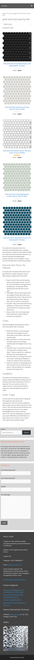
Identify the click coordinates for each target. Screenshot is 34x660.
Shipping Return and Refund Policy (14, 579)
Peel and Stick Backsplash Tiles (13, 590)
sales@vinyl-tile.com (14, 565)
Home (4, 13)
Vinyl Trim (6, 605)
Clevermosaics (14, 614)
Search (3, 429)
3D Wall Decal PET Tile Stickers (13, 592)
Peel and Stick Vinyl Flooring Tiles (14, 603)
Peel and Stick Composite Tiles (13, 595)
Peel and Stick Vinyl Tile (11, 597)
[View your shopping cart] (31, 5)
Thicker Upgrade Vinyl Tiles (12, 600)
